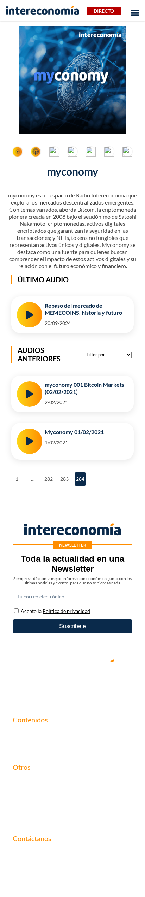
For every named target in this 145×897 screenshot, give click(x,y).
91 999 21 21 (28, 868)
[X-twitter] (30, 685)
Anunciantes (28, 746)
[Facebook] (51, 685)
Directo (104, 11)
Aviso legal (25, 793)
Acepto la (55, 611)
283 (65, 477)
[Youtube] (72, 685)
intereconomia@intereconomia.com (56, 857)
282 (49, 477)
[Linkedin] (115, 685)
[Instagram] (94, 685)
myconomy (26, 734)
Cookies (22, 817)
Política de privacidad (38, 805)
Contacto (24, 781)
